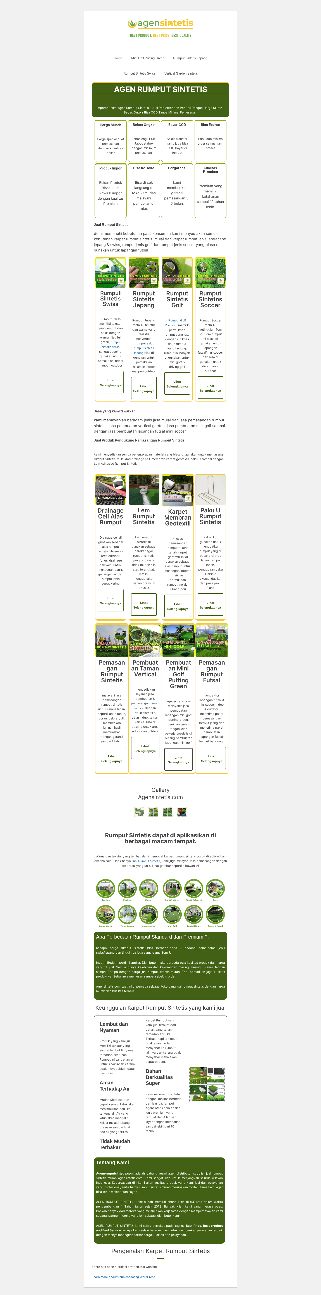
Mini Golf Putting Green (147, 58)
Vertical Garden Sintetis (181, 73)
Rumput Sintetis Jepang (190, 58)
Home (118, 58)
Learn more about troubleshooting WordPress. (124, 1277)
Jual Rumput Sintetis (146, 861)
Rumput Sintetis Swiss (139, 73)
